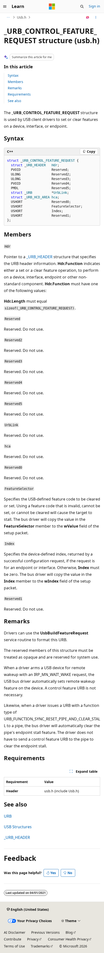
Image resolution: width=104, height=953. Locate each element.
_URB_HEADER (39, 256)
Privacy (32, 939)
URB (8, 816)
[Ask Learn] (88, 17)
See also (14, 100)
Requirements (19, 94)
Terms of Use (14, 946)
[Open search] (82, 6)
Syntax (13, 75)
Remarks (15, 88)
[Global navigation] (5, 6)
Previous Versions (45, 932)
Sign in (94, 6)
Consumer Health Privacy (68, 939)
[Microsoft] (52, 6)
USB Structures (18, 826)
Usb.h (21, 17)
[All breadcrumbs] (8, 17)
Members (15, 81)
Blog (69, 932)
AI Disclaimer (14, 932)
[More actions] (96, 17)
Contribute (12, 939)
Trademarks (40, 946)
